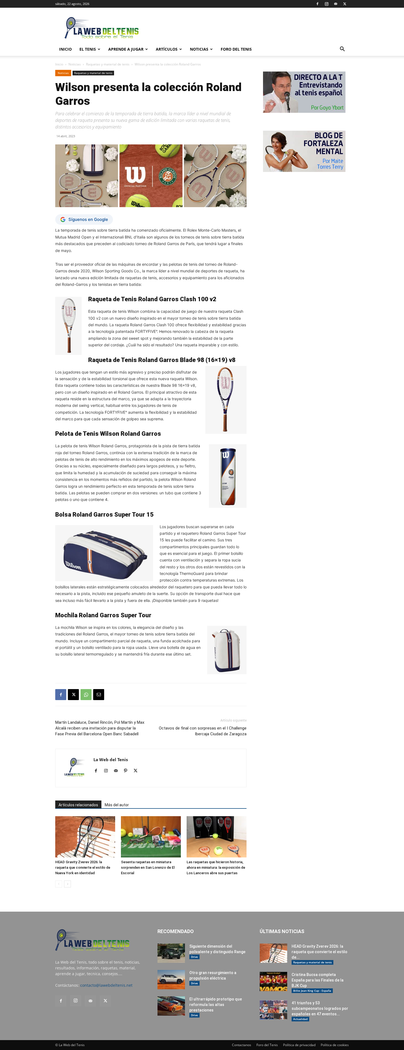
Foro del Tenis (267, 1045)
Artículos (167, 49)
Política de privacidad (299, 1045)
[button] (342, 49)
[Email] (98, 694)
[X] (345, 4)
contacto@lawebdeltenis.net (106, 985)
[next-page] (67, 884)
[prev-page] (58, 884)
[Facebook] (317, 4)
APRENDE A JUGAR (125, 49)
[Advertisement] (249, 27)
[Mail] (335, 4)
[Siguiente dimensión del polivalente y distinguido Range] (171, 953)
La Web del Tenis (110, 759)
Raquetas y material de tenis (107, 64)
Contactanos (241, 1045)
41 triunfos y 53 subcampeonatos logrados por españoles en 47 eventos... (320, 1008)
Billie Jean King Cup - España (312, 991)
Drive (194, 957)
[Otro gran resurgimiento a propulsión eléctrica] (171, 979)
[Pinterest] (127, 771)
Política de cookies (335, 1045)
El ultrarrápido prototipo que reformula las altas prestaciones (215, 1004)
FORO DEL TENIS (236, 49)
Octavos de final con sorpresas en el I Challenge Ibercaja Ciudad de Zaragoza (203, 731)
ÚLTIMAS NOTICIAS (282, 931)
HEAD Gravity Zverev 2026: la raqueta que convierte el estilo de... (319, 951)
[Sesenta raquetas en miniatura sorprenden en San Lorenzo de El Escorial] (151, 836)
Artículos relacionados (78, 805)
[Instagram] (326, 4)
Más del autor (117, 805)
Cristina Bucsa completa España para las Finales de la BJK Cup (318, 980)
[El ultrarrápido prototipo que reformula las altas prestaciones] (171, 1006)
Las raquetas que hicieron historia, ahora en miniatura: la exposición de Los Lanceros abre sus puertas (216, 867)
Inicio (59, 64)
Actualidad (300, 1019)
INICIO (65, 49)
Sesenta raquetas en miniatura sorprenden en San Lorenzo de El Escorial (148, 867)
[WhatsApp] (86, 694)
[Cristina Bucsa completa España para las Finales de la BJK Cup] (273, 981)
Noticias (199, 49)
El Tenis (87, 49)
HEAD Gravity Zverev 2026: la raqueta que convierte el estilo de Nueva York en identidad (82, 867)
